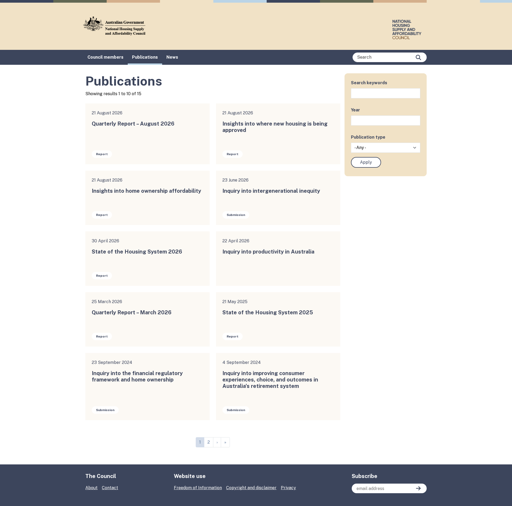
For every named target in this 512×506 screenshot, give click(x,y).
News (172, 57)
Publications (145, 57)
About (91, 487)
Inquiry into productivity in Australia (268, 251)
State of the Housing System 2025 (267, 312)
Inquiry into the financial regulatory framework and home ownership (137, 376)
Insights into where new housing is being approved (274, 127)
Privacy (288, 487)
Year (355, 110)
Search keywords (369, 82)
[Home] (116, 25)
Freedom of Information (198, 487)
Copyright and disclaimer (251, 487)
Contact (110, 487)
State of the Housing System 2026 (137, 251)
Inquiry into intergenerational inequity (271, 191)
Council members (105, 57)
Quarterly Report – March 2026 (131, 312)
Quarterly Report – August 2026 (133, 124)
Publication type (368, 137)
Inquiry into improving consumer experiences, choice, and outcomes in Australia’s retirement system (270, 379)
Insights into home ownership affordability (146, 191)
